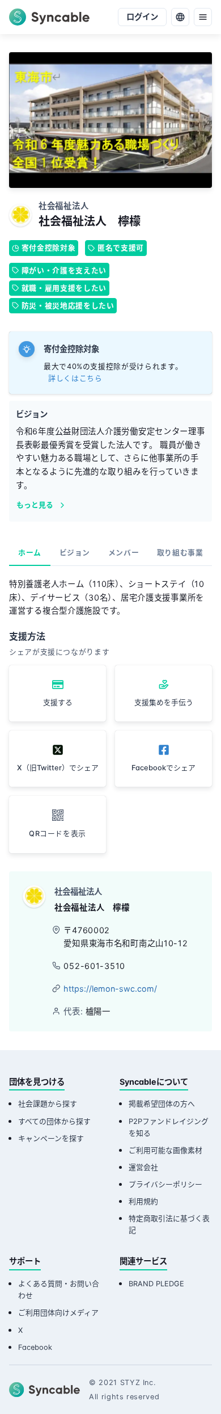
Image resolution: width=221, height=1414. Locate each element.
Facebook (35, 1347)
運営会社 (143, 1167)
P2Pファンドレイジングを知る (169, 1127)
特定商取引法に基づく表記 (169, 1224)
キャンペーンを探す (51, 1138)
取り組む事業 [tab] (180, 552)
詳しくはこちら (75, 378)
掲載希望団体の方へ (162, 1104)
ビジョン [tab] (75, 552)
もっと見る (34, 505)
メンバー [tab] (123, 552)
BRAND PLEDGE (156, 1283)
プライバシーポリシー (165, 1184)
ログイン (142, 17)
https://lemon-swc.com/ (110, 988)
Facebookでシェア (163, 767)
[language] (180, 17)
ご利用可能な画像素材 (165, 1150)
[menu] (203, 17)
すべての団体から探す (54, 1121)
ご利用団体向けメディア (58, 1312)
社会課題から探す (47, 1104)
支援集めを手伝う (163, 702)
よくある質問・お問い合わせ (58, 1289)
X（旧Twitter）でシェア (58, 767)
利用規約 (143, 1201)
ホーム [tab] (29, 552)
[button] (57, 824)
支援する (58, 702)
